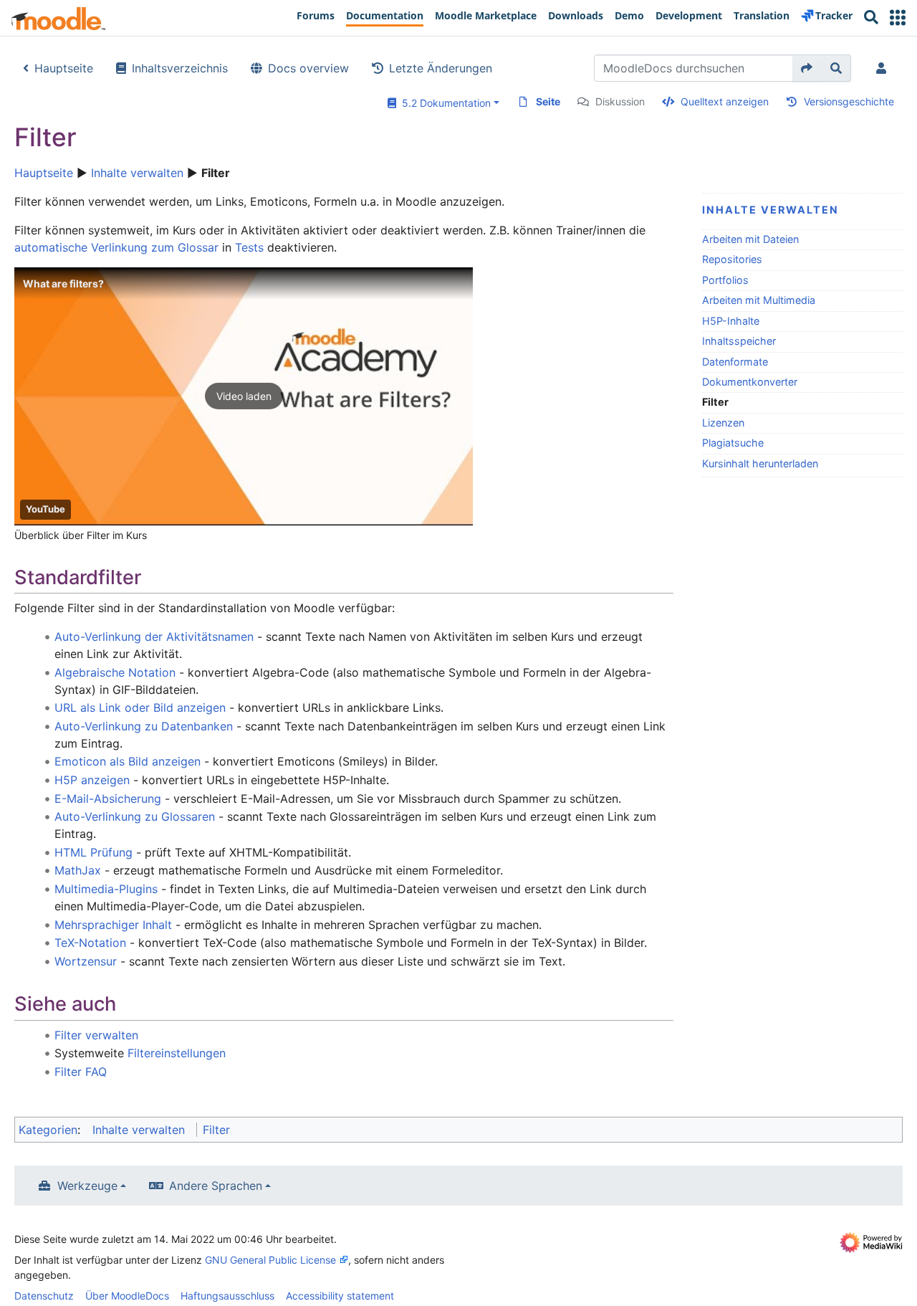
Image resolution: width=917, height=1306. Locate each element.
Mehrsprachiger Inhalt (113, 924)
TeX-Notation (90, 942)
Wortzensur (85, 961)
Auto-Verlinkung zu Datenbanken (143, 726)
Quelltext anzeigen (725, 101)
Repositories (732, 259)
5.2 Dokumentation (443, 103)
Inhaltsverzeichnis (180, 68)
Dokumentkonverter (749, 382)
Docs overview (308, 68)
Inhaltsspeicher (739, 341)
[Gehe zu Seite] (807, 68)
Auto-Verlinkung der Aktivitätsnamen (154, 636)
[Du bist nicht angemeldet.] (884, 68)
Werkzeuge (87, 1185)
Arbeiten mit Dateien (750, 239)
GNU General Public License (270, 1260)
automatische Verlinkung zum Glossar (116, 247)
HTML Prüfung (93, 852)
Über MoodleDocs (127, 1296)
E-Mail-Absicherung (107, 798)
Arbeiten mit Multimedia (758, 300)
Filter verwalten (96, 1035)
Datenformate (735, 362)
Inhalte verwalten (137, 173)
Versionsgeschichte (849, 101)
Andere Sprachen (215, 1185)
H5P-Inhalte (730, 321)
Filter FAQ (80, 1071)
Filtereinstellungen (177, 1053)
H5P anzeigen (92, 780)
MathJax (77, 870)
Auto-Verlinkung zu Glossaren (134, 816)
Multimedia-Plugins (106, 889)
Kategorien (48, 1130)
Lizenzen (723, 422)
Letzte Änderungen (440, 68)
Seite (548, 101)
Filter (216, 1130)
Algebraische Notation (115, 672)
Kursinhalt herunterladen (760, 463)
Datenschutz (44, 1296)
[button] (897, 18)
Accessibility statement (340, 1296)
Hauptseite (63, 68)
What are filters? (63, 283)
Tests (249, 247)
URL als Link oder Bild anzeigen (140, 707)
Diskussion (620, 101)
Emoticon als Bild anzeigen (127, 761)
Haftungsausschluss (227, 1296)
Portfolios (725, 280)
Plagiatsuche (733, 443)
